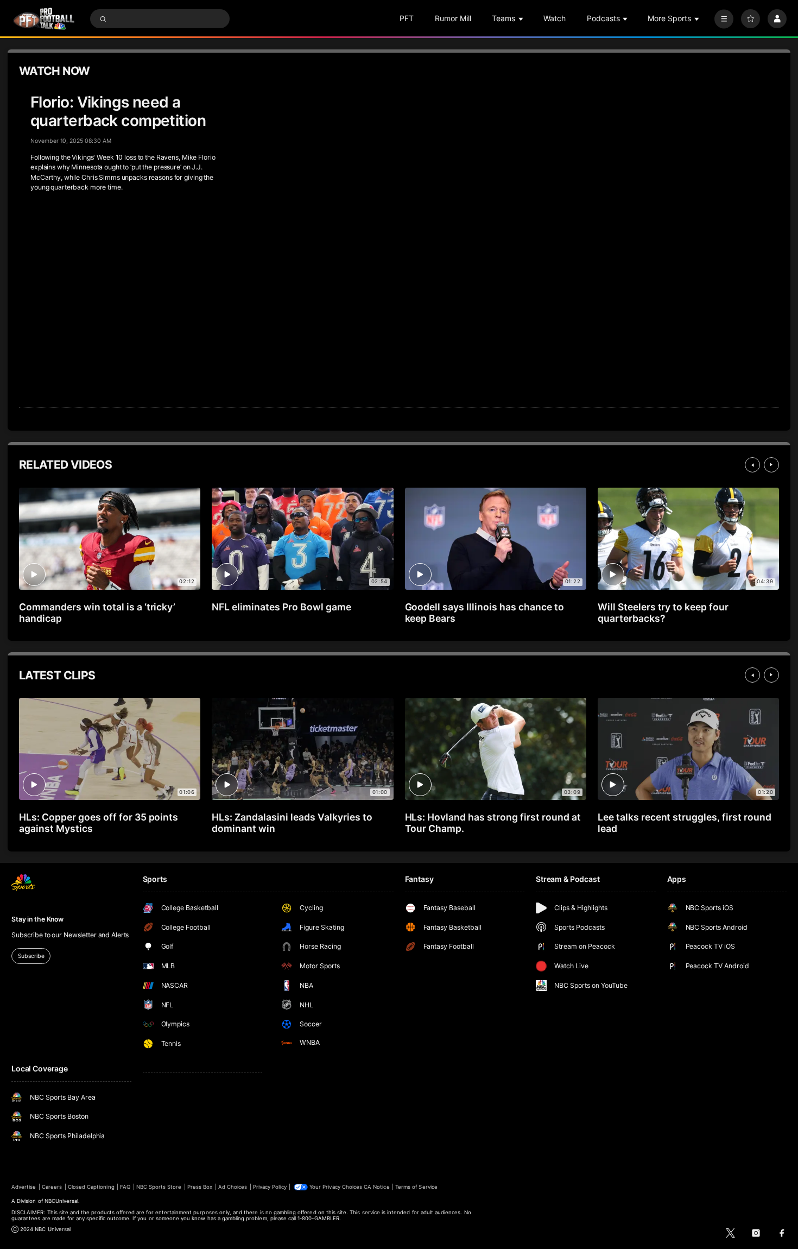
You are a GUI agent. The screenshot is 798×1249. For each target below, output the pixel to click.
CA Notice (376, 1187)
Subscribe (31, 956)
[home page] (43, 18)
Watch (554, 18)
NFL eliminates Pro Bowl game (281, 607)
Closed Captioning (91, 1187)
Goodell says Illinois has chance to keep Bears (484, 612)
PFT (407, 18)
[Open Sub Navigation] (521, 18)
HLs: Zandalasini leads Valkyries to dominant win (292, 822)
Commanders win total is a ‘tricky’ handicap (97, 612)
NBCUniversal (62, 1201)
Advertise (23, 1187)
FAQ (125, 1187)
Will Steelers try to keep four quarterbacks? (663, 612)
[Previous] (752, 464)
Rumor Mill (453, 18)
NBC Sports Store (159, 1187)
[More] (723, 18)
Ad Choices (232, 1187)
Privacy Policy (270, 1187)
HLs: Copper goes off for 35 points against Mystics (98, 822)
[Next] (771, 464)
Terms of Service (416, 1187)
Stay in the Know (37, 919)
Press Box (199, 1187)
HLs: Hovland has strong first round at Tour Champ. (493, 822)
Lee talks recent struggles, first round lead (684, 822)
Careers (52, 1187)
